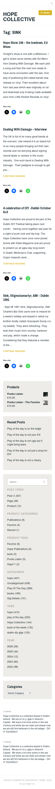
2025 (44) (12, 651)
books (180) (14, 593)
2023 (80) (12, 661)
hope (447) (13, 578)
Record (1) (13, 530)
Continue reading (20, 176)
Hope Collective (19, 16)
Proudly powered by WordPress (20, 780)
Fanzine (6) (13, 544)
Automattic (28, 784)
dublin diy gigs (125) (18, 632)
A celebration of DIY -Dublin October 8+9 (27, 210)
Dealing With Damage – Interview (25, 129)
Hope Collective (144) (19, 622)
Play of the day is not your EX (23, 434)
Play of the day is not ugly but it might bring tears (24, 442)
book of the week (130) (20, 627)
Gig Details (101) (16, 598)
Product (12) (14, 506)
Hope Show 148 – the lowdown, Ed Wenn (25, 44)
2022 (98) (12, 666)
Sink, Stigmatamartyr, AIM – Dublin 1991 (26, 297)
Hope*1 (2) (13, 564)
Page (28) (12, 501)
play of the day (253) (18, 617)
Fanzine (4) (13, 525)
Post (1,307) (14, 495)
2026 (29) (12, 646)
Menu (47, 12)
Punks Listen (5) (16, 559)
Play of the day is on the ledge (24, 428)
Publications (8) (16, 519)
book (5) (11, 554)
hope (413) (13, 612)
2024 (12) (12, 656)
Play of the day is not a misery (24, 460)
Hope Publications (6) (19, 549)
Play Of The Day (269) (19, 588)
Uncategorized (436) (18, 583)
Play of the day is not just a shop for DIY (27, 452)
